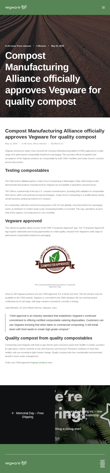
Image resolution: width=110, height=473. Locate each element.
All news (11, 46)
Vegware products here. (42, 362)
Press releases (24, 46)
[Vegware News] (21, 7)
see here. (74, 294)
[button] (103, 7)
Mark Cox (58, 143)
